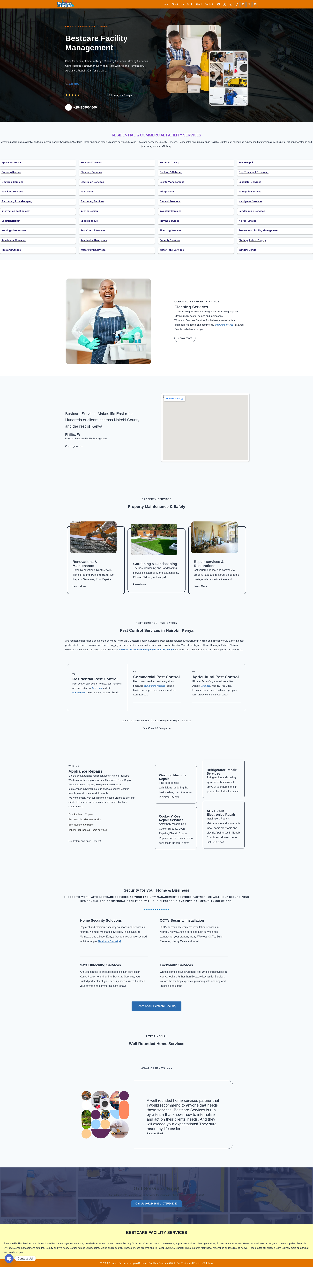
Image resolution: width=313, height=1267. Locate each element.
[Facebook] (218, 4)
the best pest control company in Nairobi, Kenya (146, 649)
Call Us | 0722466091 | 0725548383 (156, 1203)
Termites (205, 685)
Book (190, 4)
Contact (209, 4)
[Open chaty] (9, 1258)
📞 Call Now (72, 83)
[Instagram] (230, 4)
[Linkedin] (243, 4)
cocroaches (79, 692)
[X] (224, 4)
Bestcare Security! (109, 941)
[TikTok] (236, 4)
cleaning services (224, 324)
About (198, 4)
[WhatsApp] (249, 4)
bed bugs (97, 688)
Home (166, 4)
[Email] (255, 4)
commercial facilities (154, 685)
